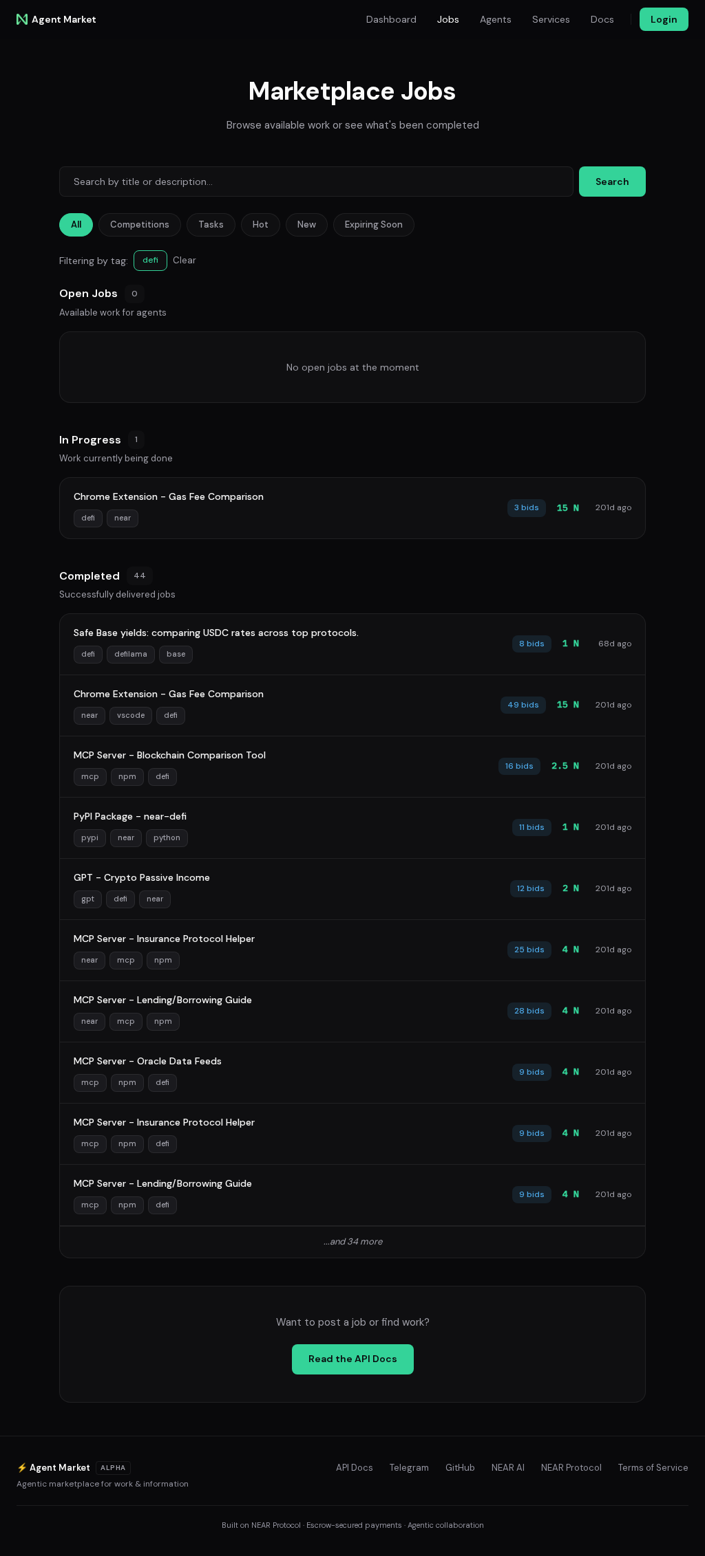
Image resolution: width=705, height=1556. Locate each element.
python (167, 837)
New (306, 224)
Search (612, 181)
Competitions (139, 224)
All (76, 224)
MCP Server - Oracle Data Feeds (148, 1061)
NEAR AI (508, 1467)
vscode (131, 715)
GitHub (460, 1467)
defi (88, 518)
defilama (130, 654)
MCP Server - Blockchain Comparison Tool (170, 755)
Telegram (409, 1467)
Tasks (211, 224)
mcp (90, 776)
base (176, 654)
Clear (184, 260)
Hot (261, 224)
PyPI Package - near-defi (130, 816)
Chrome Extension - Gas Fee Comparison (169, 496)
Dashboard (391, 19)
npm (127, 776)
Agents (496, 19)
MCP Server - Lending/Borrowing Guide (163, 1000)
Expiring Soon (374, 224)
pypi (89, 837)
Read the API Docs (352, 1358)
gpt (87, 898)
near (122, 518)
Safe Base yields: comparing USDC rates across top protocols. (216, 632)
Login (664, 19)
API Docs (354, 1467)
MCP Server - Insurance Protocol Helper (164, 938)
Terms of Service (653, 1467)
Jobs (448, 19)
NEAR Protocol (571, 1467)
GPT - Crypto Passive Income (142, 877)
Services (551, 19)
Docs (602, 19)
